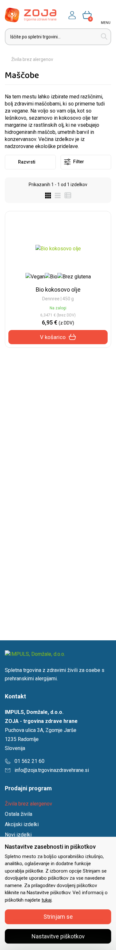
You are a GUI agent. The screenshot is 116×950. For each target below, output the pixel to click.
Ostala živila (18, 814)
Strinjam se (58, 916)
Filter (78, 161)
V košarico (53, 337)
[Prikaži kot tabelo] (66, 195)
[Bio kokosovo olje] (58, 249)
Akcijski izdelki (22, 824)
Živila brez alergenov (32, 59)
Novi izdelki (18, 835)
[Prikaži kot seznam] (56, 195)
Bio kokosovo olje (58, 289)
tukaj (47, 900)
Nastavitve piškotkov (58, 936)
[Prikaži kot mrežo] (48, 195)
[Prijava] (72, 15)
